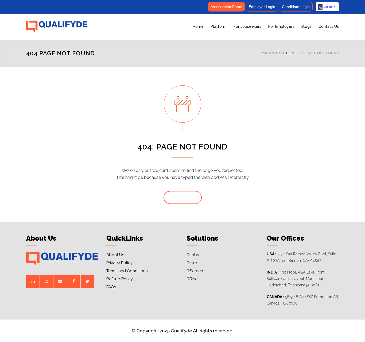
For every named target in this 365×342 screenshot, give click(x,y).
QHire (192, 262)
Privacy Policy (119, 262)
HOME (291, 53)
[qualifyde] (75, 26)
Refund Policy (119, 278)
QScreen (195, 270)
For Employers (281, 26)
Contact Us (329, 26)
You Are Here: (273, 53)
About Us (115, 254)
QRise (192, 278)
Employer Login (262, 7)
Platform (219, 26)
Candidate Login (296, 7)
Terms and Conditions (126, 270)
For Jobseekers (247, 26)
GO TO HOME (182, 197)
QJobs (193, 254)
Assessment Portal (226, 7)
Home (198, 26)
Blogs (306, 26)
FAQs (111, 287)
